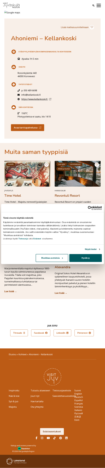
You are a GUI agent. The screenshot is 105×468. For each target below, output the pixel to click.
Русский (78, 413)
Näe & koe (14, 395)
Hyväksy (85, 258)
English (78, 393)
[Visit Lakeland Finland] (16, 461)
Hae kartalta (37, 401)
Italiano (78, 410)
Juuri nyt (35, 395)
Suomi (77, 390)
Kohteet (22, 354)
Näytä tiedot (91, 249)
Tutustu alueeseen (40, 390)
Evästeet (37, 239)
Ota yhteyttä (37, 406)
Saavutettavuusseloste (64, 395)
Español (78, 400)
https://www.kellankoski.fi (36, 99)
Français (78, 403)
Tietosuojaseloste (61, 390)
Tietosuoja (23, 239)
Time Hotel (12, 195)
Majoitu (13, 406)
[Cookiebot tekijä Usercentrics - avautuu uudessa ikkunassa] (90, 208)
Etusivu (12, 354)
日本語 (77, 416)
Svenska (78, 406)
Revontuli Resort (67, 195)
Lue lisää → (10, 291)
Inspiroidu (14, 390)
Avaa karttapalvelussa (29, 127)
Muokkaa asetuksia (50, 258)
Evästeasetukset (52, 431)
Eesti (76, 419)
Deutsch (78, 397)
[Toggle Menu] (99, 5)
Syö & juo (13, 401)
